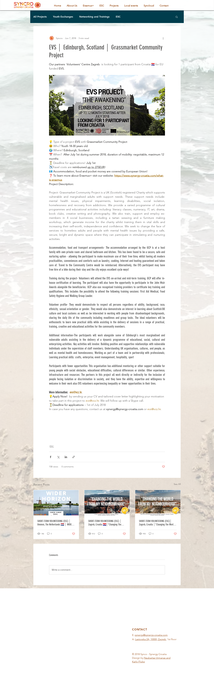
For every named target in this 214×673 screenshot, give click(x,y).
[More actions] (163, 38)
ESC (118, 16)
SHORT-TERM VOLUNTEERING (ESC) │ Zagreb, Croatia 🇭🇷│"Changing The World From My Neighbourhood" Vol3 (105, 522)
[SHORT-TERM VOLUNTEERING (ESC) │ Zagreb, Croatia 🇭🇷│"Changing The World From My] (107, 502)
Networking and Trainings (94, 16)
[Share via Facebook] (50, 456)
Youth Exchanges (63, 16)
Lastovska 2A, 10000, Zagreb (150, 639)
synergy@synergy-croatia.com (151, 635)
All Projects (40, 16)
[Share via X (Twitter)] (58, 456)
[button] (176, 16)
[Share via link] (73, 456)
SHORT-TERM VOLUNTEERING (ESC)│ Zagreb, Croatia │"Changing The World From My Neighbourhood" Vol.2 (157, 522)
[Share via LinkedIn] (65, 456)
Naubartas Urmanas (155, 657)
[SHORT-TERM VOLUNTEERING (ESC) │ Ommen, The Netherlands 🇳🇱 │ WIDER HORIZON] (56, 502)
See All (177, 484)
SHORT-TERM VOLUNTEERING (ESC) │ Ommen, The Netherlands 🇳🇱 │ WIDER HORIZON (55, 522)
